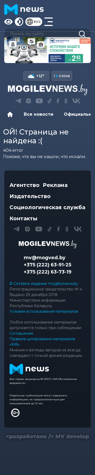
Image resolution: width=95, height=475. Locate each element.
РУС (37, 22)
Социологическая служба (47, 207)
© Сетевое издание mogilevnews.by (44, 283)
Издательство (30, 196)
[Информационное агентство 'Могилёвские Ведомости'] (47, 89)
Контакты (23, 218)
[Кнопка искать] (82, 33)
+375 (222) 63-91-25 (47, 265)
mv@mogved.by (44, 258)
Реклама (55, 185)
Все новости (38, 114)
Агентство (25, 185)
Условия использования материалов (44, 311)
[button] (18, 100)
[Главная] (11, 114)
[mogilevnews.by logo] (47, 244)
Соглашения (21, 333)
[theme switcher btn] (19, 21)
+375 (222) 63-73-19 (48, 272)
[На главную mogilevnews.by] (24, 9)
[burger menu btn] (48, 21)
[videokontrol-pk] (47, 50)
